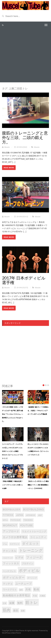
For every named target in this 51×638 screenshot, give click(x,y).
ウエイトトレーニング (34, 531)
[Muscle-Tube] (25, 5)
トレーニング (31, 550)
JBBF (40, 515)
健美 (21, 590)
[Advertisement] (25, 55)
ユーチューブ (23, 583)
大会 (35, 595)
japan (19, 514)
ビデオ (19, 557)
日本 (4, 603)
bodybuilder (11, 509)
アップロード (11, 531)
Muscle (7, 147)
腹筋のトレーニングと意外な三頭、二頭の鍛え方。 (25, 137)
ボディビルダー (14, 577)
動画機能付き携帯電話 (16, 595)
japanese (30, 515)
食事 (23, 611)
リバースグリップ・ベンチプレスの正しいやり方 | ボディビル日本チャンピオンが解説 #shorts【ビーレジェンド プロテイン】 (12, 451)
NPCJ (5, 520)
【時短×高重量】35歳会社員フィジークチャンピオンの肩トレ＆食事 (12, 484)
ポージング (32, 577)
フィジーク (34, 557)
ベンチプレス (9, 571)
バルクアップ (8, 558)
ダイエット (30, 543)
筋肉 (6, 609)
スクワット (14, 544)
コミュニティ (38, 537)
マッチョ (8, 583)
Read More (9, 168)
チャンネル (9, 550)
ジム (5, 543)
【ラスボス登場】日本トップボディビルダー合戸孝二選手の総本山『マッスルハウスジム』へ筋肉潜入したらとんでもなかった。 (12, 414)
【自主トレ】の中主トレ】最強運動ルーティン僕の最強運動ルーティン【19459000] (38, 484)
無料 (20, 603)
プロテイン (27, 563)
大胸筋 (42, 596)
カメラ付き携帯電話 (15, 537)
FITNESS (8, 514)
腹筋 (15, 610)
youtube (26, 525)
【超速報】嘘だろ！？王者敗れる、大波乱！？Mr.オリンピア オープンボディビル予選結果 (38, 410)
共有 (28, 589)
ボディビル (29, 570)
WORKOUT (10, 525)
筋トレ (31, 602)
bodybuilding (33, 509)
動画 (36, 589)
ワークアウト (10, 589)
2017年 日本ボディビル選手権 (23, 280)
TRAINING (28, 520)
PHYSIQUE (15, 520)
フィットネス (11, 563)
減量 (12, 603)
